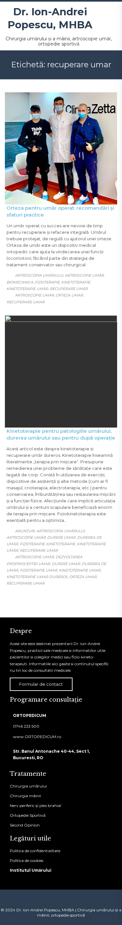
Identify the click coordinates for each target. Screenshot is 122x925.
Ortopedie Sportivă (28, 815)
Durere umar (61, 537)
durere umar (66, 564)
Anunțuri (25, 531)
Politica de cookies (26, 860)
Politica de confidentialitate (35, 850)
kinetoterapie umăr (27, 288)
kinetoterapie (75, 282)
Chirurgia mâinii (25, 795)
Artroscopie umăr (84, 275)
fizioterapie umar (38, 570)
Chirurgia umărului (28, 786)
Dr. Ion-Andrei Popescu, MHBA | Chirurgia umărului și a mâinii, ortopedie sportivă (68, 912)
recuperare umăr (69, 288)
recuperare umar (26, 302)
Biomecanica (20, 282)
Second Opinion (25, 825)
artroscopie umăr (34, 295)
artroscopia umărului (39, 275)
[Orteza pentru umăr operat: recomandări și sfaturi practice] (61, 148)
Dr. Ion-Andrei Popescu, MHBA (49, 18)
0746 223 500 (26, 726)
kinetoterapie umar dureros (37, 577)
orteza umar (69, 295)
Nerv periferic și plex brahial (35, 805)
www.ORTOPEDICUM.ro (37, 736)
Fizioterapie (47, 282)
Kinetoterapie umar (80, 570)
